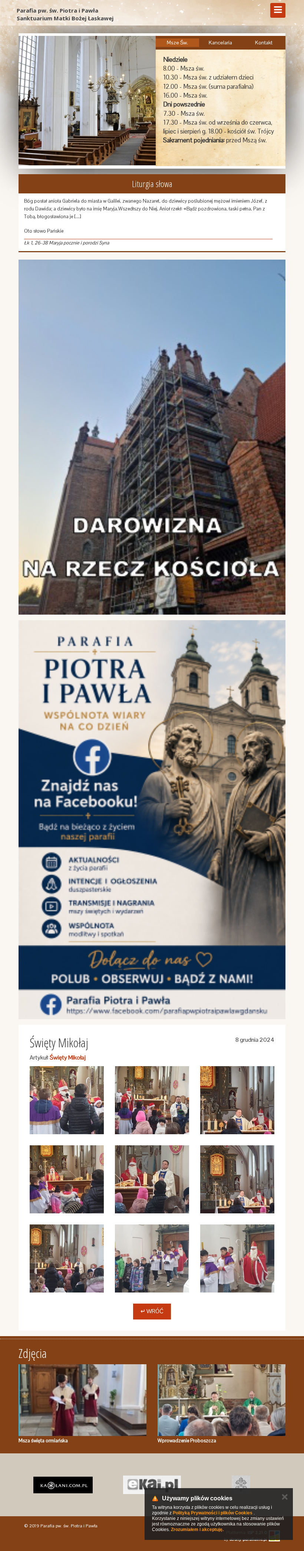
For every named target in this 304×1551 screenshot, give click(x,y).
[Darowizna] (152, 437)
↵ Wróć (152, 1311)
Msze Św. (177, 42)
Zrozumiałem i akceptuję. (197, 1529)
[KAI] (63, 1485)
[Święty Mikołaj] (67, 1100)
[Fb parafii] (152, 819)
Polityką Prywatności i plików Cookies (212, 1512)
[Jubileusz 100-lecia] (241, 1485)
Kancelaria (220, 42)
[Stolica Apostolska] (152, 1485)
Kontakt (263, 42)
